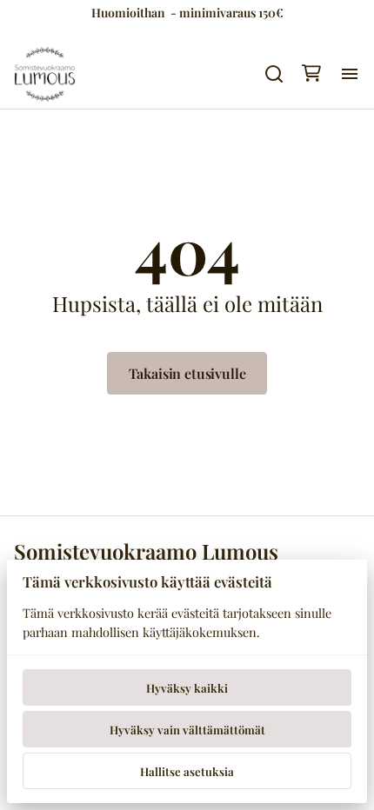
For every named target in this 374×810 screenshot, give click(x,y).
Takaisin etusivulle (187, 373)
